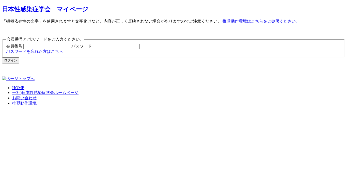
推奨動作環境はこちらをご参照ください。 (261, 21)
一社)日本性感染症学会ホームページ (45, 92)
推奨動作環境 (24, 103)
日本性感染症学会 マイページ (45, 9)
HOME (18, 88)
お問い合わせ (24, 98)
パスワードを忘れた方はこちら (34, 51)
